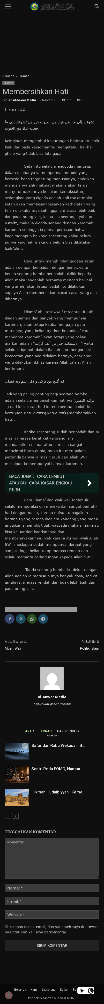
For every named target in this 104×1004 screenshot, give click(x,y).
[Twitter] (21, 619)
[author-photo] (52, 690)
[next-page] (16, 816)
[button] (7, 6)
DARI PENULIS (68, 731)
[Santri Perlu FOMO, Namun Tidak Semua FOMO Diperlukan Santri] (17, 774)
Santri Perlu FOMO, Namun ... (57, 768)
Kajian (64, 990)
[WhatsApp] (32, 619)
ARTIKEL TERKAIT (38, 731)
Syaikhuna (49, 990)
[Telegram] (43, 619)
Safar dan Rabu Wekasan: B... (58, 745)
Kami (34, 990)
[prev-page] (8, 816)
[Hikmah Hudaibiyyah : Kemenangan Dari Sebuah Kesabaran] (17, 797)
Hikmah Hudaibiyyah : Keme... (58, 792)
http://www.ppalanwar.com (52, 703)
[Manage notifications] (9, 995)
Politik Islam (89, 648)
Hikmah (24, 76)
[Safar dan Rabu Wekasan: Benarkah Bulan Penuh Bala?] (17, 751)
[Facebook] (10, 619)
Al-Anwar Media (24, 100)
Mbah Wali (13, 648)
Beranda (8, 76)
